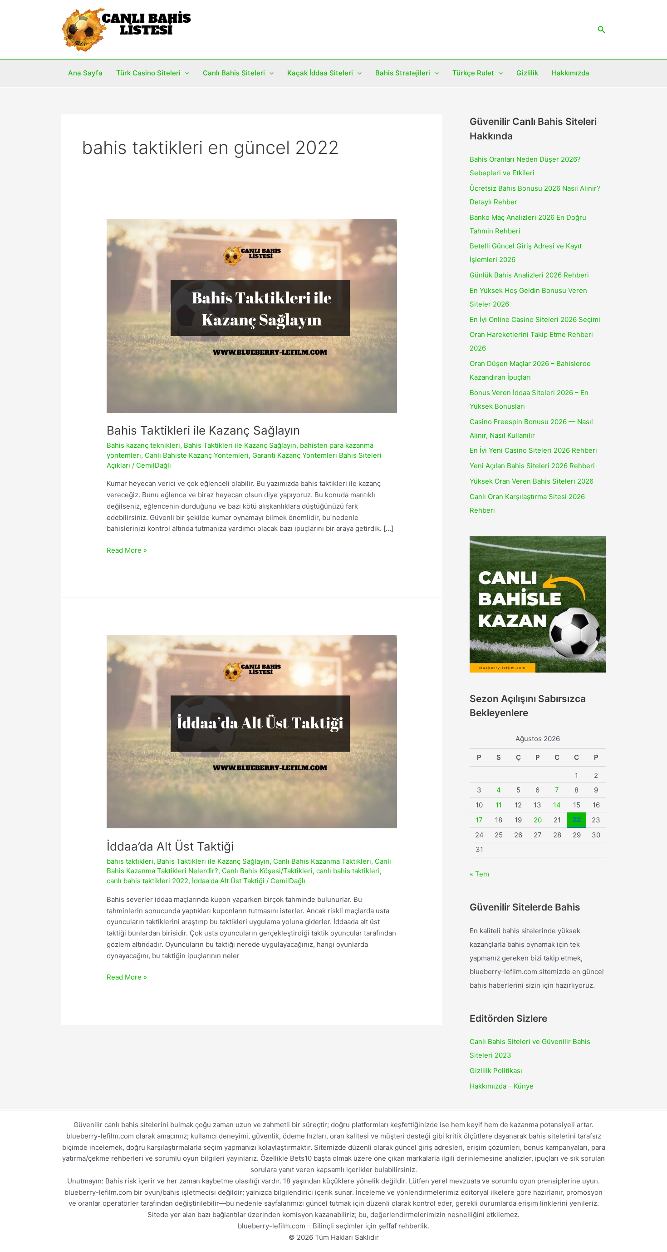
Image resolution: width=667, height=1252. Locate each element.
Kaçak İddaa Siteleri (320, 73)
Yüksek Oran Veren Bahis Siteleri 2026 (531, 481)
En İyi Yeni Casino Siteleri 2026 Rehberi (533, 450)
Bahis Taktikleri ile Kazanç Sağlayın (203, 430)
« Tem (479, 874)
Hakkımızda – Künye (502, 1086)
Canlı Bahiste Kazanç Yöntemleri (197, 455)
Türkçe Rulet (473, 73)
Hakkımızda (570, 73)
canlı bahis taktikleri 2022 (147, 880)
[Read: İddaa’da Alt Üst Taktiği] (252, 731)
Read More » (127, 550)
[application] (185, 73)
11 (498, 805)
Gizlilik (527, 73)
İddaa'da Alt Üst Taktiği (228, 880)
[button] (602, 29)
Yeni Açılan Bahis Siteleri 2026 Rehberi (532, 465)
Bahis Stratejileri (402, 73)
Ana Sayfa (85, 73)
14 (557, 805)
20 (538, 820)
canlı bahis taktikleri (348, 870)
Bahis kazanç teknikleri (143, 445)
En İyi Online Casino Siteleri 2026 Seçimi (535, 319)
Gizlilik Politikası (496, 1070)
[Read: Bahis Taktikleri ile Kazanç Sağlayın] (252, 315)
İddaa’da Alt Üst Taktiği (170, 846)
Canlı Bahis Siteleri (234, 73)
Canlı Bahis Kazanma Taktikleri (322, 861)
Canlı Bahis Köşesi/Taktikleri (267, 870)
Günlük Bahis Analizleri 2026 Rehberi (529, 275)
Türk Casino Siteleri (148, 73)
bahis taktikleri (130, 861)
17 (479, 820)
